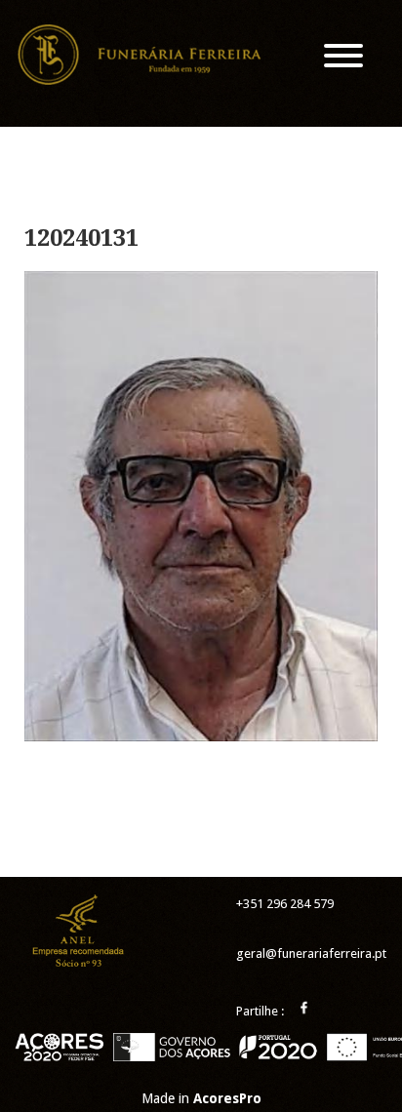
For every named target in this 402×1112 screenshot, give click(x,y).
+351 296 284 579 (285, 903)
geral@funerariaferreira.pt (311, 953)
